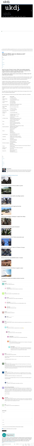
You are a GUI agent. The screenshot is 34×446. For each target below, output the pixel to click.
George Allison (5, 55)
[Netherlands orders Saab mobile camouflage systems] (17, 190)
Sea (8, 16)
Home (3, 16)
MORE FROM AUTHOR (13, 175)
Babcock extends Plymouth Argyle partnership (11, 206)
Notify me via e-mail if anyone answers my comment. (10, 428)
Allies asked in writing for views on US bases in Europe (13, 247)
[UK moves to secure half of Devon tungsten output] (17, 262)
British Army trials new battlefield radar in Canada (12, 257)
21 (13, 55)
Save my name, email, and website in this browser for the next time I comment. (13, 426)
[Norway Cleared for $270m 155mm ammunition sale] (17, 231)
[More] (17, 67)
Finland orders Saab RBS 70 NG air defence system (12, 185)
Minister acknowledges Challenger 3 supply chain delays (13, 216)
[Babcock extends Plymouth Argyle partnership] (17, 200)
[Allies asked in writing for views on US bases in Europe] (17, 242)
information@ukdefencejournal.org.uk (10, 441)
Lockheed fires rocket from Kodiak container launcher (12, 278)
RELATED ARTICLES (5, 175)
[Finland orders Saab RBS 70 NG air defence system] (17, 180)
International (12, 16)
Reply (7, 290)
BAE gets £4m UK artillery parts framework (10, 226)
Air (7, 16)
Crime (18, 16)
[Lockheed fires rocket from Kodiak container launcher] (17, 273)
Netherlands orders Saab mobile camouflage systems (12, 196)
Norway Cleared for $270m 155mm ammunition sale (12, 237)
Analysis (16, 16)
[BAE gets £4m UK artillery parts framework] (17, 221)
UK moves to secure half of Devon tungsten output (12, 268)
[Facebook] (2, 442)
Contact (21, 16)
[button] (31, 11)
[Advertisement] (17, 24)
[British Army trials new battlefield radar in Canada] (17, 252)
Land (5, 16)
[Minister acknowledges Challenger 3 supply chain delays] (17, 211)
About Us (24, 16)
